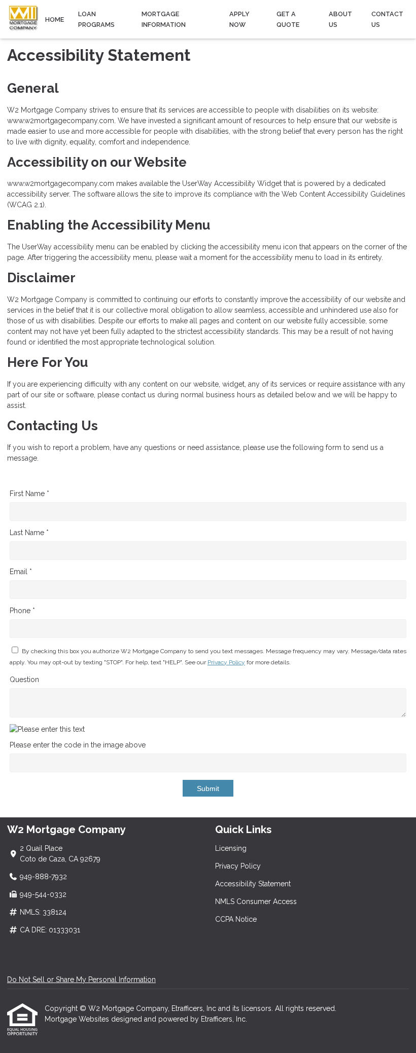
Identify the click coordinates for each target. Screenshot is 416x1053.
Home (54, 19)
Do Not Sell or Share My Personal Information (81, 979)
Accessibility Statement (253, 884)
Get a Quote (287, 19)
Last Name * (29, 533)
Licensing (231, 848)
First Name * (29, 494)
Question (24, 679)
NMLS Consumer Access (256, 901)
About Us (340, 19)
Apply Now (239, 19)
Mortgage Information (164, 19)
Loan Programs (96, 19)
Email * (21, 572)
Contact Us (387, 19)
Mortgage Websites (78, 1019)
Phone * (22, 611)
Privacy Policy (226, 662)
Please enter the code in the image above (78, 745)
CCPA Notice (236, 919)
